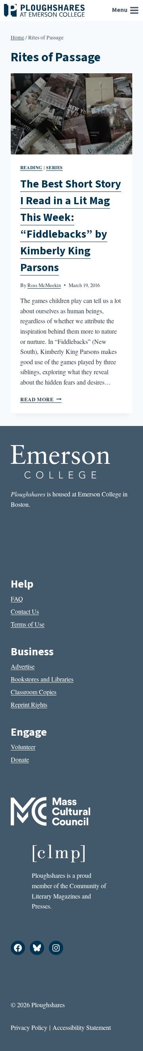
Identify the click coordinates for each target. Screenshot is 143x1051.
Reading (31, 167)
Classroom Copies (33, 692)
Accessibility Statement (81, 1027)
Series (54, 167)
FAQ (17, 598)
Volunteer (23, 746)
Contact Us (25, 611)
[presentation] (71, 113)
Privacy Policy (29, 1027)
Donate (20, 759)
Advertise (23, 666)
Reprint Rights (29, 704)
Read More (41, 399)
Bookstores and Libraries (42, 679)
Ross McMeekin (44, 285)
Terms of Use (27, 624)
